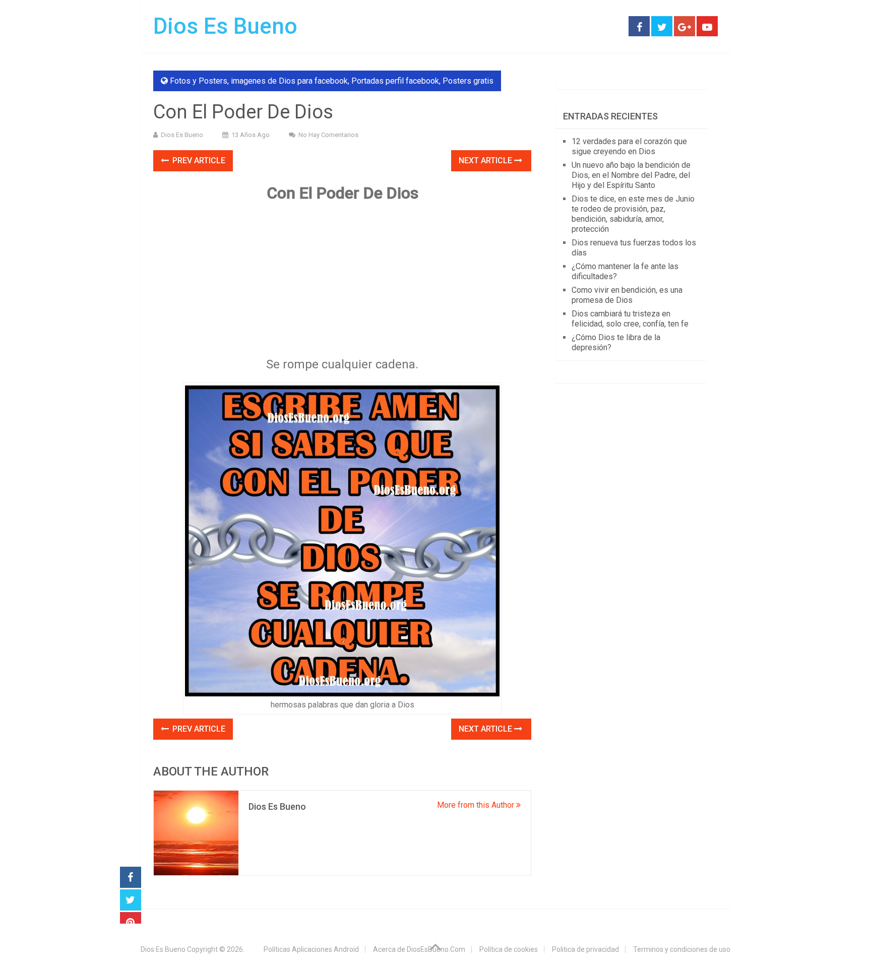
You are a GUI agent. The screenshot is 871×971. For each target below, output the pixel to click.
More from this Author (476, 805)
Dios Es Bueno (225, 26)
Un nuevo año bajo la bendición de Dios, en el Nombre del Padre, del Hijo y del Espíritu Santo (631, 175)
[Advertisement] (342, 283)
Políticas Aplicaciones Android (311, 949)
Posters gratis (468, 81)
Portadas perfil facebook (395, 81)
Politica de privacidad (585, 949)
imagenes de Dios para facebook (289, 81)
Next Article (486, 160)
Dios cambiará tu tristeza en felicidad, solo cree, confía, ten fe (630, 319)
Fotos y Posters (198, 81)
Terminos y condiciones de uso (681, 949)
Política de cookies (508, 949)
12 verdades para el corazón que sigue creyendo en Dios (629, 146)
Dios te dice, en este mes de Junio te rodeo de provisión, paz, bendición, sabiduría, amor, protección (633, 214)
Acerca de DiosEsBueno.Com (419, 949)
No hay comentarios (328, 135)
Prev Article (197, 160)
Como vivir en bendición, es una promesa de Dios (627, 295)
